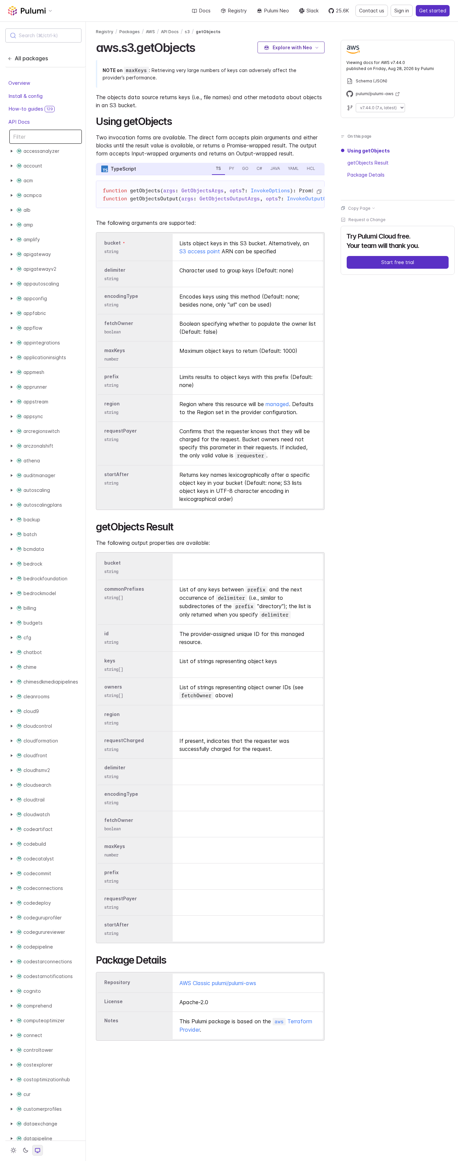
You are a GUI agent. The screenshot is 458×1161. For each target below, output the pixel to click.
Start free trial (397, 262)
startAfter (116, 474)
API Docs (19, 121)
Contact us (371, 10)
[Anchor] (201, 47)
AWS (150, 31)
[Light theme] (13, 1150)
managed (277, 404)
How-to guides (30, 109)
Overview (19, 83)
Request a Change (367, 219)
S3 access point (199, 251)
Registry (237, 10)
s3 (187, 31)
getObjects (208, 31)
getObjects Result (368, 163)
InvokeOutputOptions (315, 198)
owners (113, 687)
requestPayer (120, 431)
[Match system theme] (37, 1150)
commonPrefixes (124, 589)
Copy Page (359, 207)
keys (109, 660)
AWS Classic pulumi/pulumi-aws (217, 983)
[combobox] (43, 35)
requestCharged (124, 741)
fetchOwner (118, 323)
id (106, 633)
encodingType (121, 296)
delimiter (114, 270)
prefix (111, 376)
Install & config (25, 95)
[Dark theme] (25, 1150)
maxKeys (114, 350)
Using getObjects (368, 150)
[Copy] (319, 191)
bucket (112, 243)
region (112, 403)
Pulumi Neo (276, 10)
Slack (312, 10)
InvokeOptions (270, 190)
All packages (31, 58)
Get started (432, 10)
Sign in (401, 10)
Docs (205, 10)
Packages (129, 31)
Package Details (366, 175)
